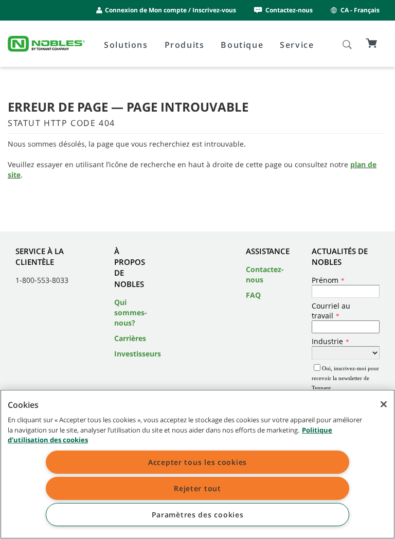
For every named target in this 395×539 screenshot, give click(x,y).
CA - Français (360, 10)
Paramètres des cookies (198, 514)
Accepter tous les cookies (197, 462)
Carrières (130, 338)
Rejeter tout (197, 488)
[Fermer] (383, 404)
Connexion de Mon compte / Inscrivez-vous (170, 10)
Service (297, 44)
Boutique (242, 44)
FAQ (253, 295)
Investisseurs (137, 353)
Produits (185, 44)
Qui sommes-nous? (130, 312)
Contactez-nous (289, 10)
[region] (197, 464)
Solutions (126, 44)
